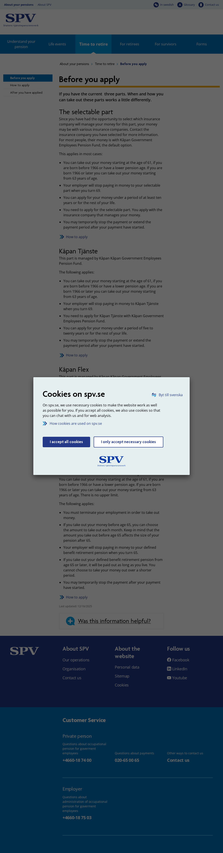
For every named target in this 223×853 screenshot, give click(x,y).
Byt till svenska (171, 394)
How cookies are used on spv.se (76, 423)
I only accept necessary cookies (128, 441)
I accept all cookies (66, 441)
